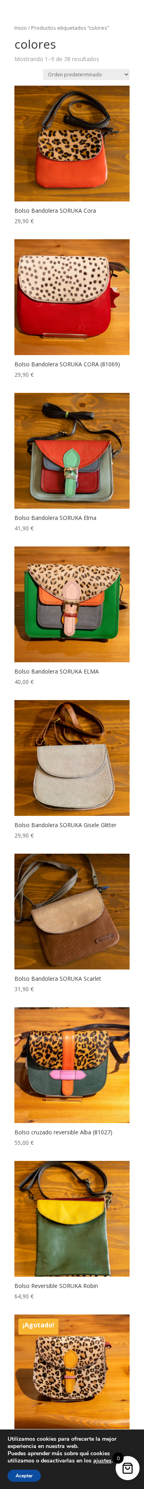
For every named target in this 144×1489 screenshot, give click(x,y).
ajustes (102, 1460)
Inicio (20, 27)
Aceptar (24, 1476)
